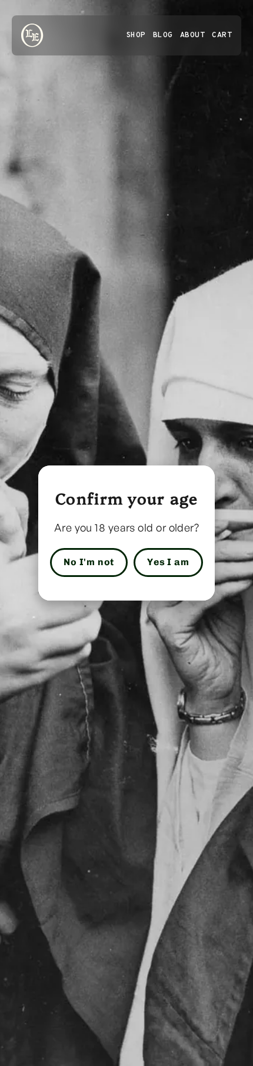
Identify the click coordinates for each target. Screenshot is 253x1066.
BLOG (163, 35)
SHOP (136, 35)
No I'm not (89, 562)
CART (222, 35)
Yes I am (168, 562)
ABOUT (192, 35)
